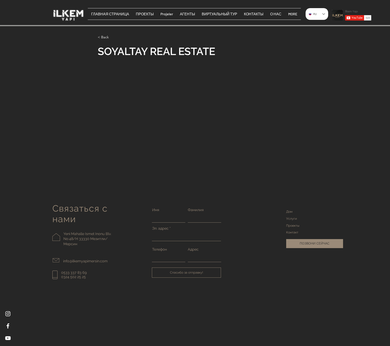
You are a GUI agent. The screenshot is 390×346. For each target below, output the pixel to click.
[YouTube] (8, 338)
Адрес (193, 249)
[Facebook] (8, 326)
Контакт (292, 232)
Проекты (292, 225)
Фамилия (196, 210)
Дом (289, 211)
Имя (155, 210)
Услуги (291, 218)
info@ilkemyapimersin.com (85, 261)
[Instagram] (8, 313)
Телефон (159, 249)
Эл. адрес (160, 228)
